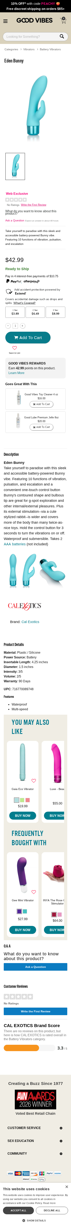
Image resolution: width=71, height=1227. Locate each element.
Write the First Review (33, 204)
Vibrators (29, 49)
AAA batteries (15, 544)
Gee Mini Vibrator (23, 900)
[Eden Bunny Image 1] (35, 107)
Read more (49, 1203)
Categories (11, 49)
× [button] (66, 1186)
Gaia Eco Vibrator (23, 789)
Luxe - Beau (57, 789)
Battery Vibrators (50, 49)
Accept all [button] (18, 1210)
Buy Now (22, 816)
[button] (5, 20)
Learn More (16, 373)
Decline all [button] (52, 1210)
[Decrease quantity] (8, 326)
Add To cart (30, 337)
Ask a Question (14, 220)
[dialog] (35, 1205)
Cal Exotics (30, 621)
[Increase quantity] (22, 326)
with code (35, 4)
